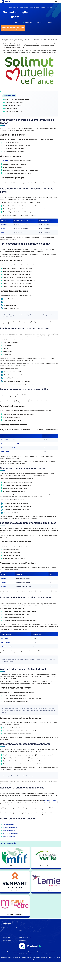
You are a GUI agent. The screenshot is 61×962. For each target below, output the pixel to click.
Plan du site (50, 957)
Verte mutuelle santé (46, 866)
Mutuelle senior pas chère (9, 934)
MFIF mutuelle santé (15, 866)
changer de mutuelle (50, 800)
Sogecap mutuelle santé (10, 827)
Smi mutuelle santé (8, 824)
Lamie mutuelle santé (46, 890)
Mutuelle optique (7, 940)
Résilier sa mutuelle (24, 931)
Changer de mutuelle (24, 927)
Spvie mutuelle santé (9, 830)
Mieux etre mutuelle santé (14, 914)
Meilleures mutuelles (34, 7)
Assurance (16, 7)
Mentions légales (17, 957)
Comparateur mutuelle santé (10, 927)
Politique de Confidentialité (28, 957)
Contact (32, 959)
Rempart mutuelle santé (14, 890)
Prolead (10, 7)
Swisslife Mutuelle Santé (10, 833)
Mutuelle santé (24, 7)
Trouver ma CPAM (23, 934)
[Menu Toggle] (56, 1)
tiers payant (5, 160)
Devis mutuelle (22, 940)
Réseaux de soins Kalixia (25, 937)
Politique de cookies (41, 957)
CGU (11, 957)
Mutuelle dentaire (7, 937)
